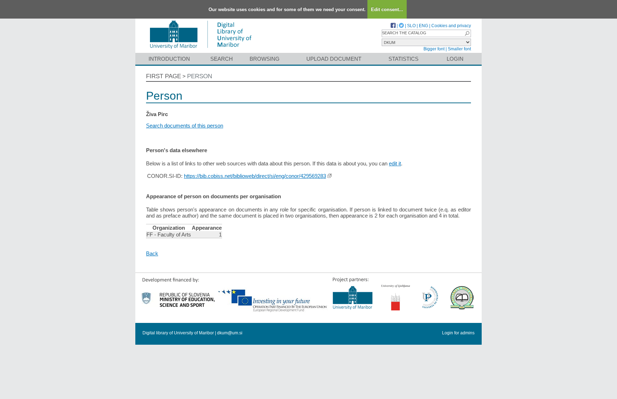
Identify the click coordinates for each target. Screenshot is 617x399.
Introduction (169, 59)
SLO (411, 25)
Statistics (403, 59)
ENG (423, 25)
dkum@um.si (229, 332)
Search (221, 59)
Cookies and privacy (451, 25)
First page (163, 76)
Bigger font (434, 48)
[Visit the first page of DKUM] (200, 49)
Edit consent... (387, 9)
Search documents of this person (184, 126)
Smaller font (459, 48)
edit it (395, 163)
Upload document (333, 59)
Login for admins (458, 332)
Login (455, 59)
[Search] (467, 33)
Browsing (265, 59)
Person (199, 76)
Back (152, 253)
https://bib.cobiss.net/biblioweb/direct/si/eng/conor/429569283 (255, 176)
